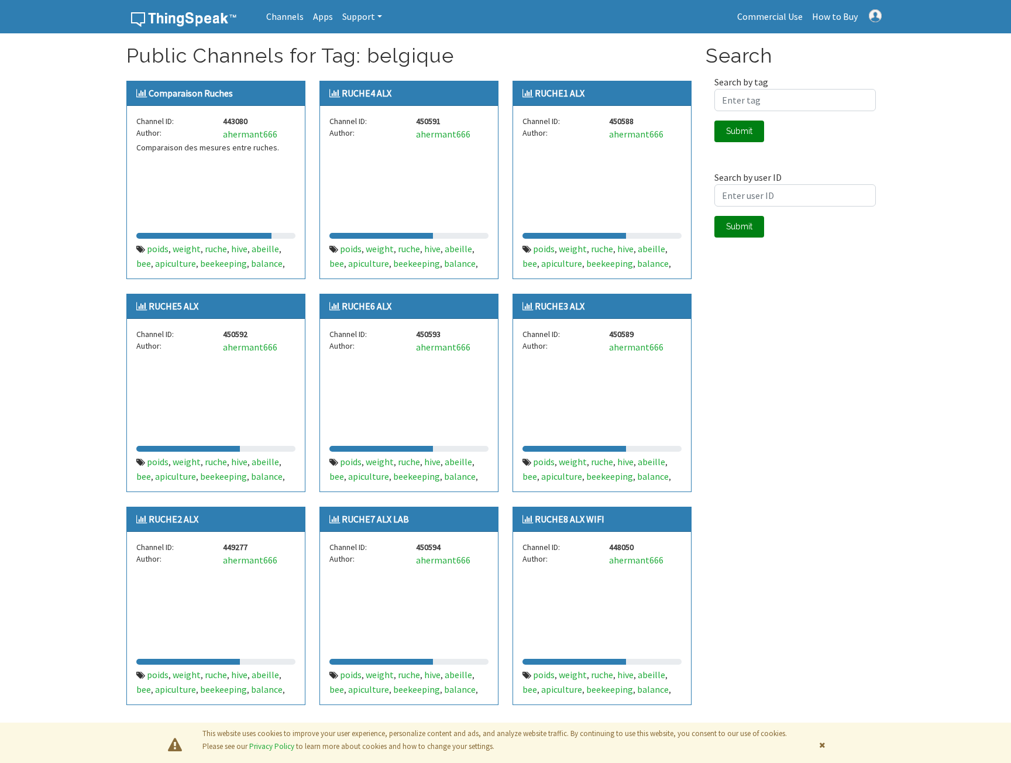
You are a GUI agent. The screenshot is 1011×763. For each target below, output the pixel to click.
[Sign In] (875, 14)
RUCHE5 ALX (173, 306)
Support (358, 16)
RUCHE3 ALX (559, 306)
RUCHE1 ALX (559, 93)
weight (187, 249)
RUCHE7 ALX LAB (375, 519)
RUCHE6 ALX (366, 306)
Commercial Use (770, 16)
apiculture (175, 263)
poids (157, 249)
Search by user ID (748, 177)
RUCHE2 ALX (173, 519)
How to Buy (835, 16)
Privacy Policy (271, 746)
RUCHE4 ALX (366, 93)
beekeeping (223, 263)
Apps (323, 16)
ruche (216, 249)
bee (143, 263)
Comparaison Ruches (191, 93)
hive (239, 249)
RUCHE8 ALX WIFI (569, 519)
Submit (739, 131)
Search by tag (741, 82)
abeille (265, 249)
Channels (285, 16)
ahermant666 (250, 134)
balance (267, 263)
